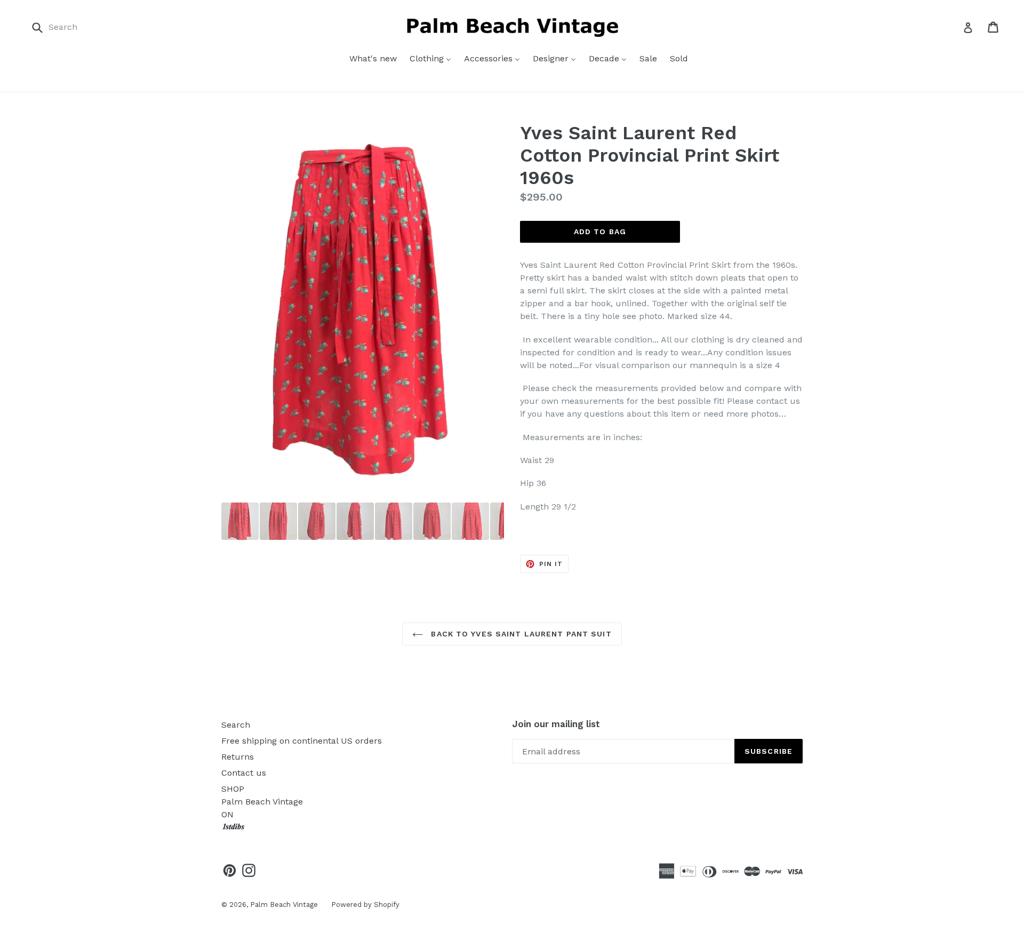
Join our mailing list (556, 724)
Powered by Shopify (365, 905)
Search (235, 725)
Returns (237, 757)
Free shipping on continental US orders (301, 741)
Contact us (243, 773)
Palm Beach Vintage (284, 905)
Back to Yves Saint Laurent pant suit (519, 634)
